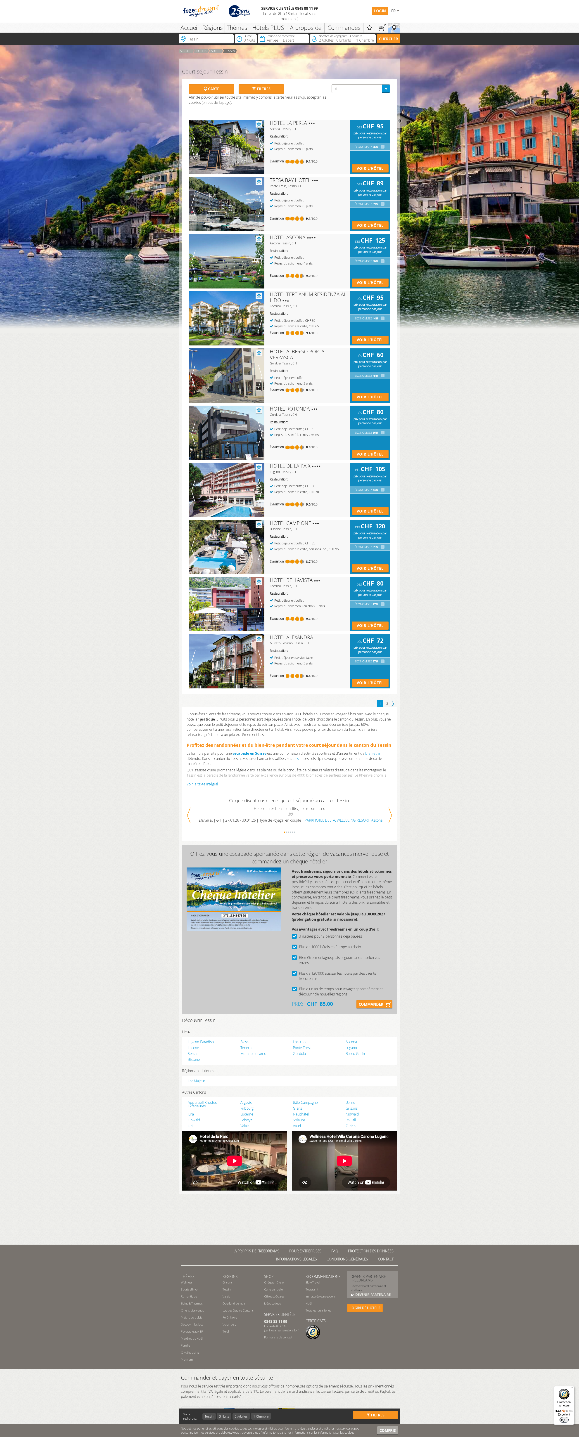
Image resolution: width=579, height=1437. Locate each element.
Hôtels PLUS (268, 28)
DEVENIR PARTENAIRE (372, 1294)
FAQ (334, 1250)
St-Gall (351, 1120)
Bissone (194, 1059)
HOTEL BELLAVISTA (291, 580)
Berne (350, 1102)
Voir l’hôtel (370, 168)
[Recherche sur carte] (394, 28)
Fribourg (247, 1108)
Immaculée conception (320, 1296)
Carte (213, 88)
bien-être (372, 753)
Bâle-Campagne (305, 1102)
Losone (193, 1047)
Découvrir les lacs (192, 1324)
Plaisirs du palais (191, 1317)
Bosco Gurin (355, 1053)
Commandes (344, 28)
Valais (244, 1126)
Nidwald (352, 1114)
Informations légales (296, 1259)
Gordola (299, 1053)
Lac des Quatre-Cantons (238, 1310)
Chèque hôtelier (274, 1282)
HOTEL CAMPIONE (290, 523)
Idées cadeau (272, 1303)
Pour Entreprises (305, 1250)
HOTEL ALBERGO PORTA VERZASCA (297, 354)
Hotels (201, 51)
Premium (187, 1359)
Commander (371, 1004)
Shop (268, 1276)
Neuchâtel (301, 1114)
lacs (296, 758)
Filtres (263, 88)
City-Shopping (190, 1352)
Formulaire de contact (278, 1337)
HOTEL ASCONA (287, 237)
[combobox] (361, 88)
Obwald (194, 1120)
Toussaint (312, 1289)
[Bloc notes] (369, 28)
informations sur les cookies (336, 1432)
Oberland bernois (234, 1303)
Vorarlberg (229, 1324)
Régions (212, 28)
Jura (191, 1114)
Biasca (245, 1042)
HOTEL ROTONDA (290, 408)
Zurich (351, 1126)
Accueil (189, 28)
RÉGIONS (230, 1276)
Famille (185, 1345)
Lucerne (246, 1114)
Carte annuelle (273, 1289)
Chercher (388, 38)
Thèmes (237, 28)
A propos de (305, 28)
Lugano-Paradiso (201, 1042)
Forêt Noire (230, 1317)
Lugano (351, 1047)
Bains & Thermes (192, 1303)
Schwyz (246, 1120)
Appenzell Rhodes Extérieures (202, 1104)
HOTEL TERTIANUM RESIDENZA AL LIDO (308, 297)
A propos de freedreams (257, 1250)
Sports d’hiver (190, 1289)
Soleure (299, 1120)
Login (380, 10)
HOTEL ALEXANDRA (291, 637)
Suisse (216, 51)
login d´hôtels (364, 1307)
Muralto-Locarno (253, 1053)
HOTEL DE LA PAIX (290, 465)
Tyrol (226, 1331)
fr (394, 10)
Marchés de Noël (192, 1338)
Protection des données (371, 1250)
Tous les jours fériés (318, 1310)
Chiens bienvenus (192, 1310)
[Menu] (571, 1389)
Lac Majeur (196, 1081)
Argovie (246, 1102)
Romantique (189, 1296)
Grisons (352, 1108)
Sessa (192, 1053)
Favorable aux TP (192, 1331)
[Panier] (382, 28)
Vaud (297, 1126)
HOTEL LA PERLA (288, 122)
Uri (190, 1126)
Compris (388, 1430)
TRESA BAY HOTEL (290, 180)
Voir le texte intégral (202, 784)
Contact (386, 1259)
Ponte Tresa (302, 1047)
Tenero (246, 1047)
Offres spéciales (274, 1296)
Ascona (351, 1042)
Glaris (297, 1108)
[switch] (564, 1420)
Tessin (230, 51)
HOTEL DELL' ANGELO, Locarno (342, 820)
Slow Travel (313, 1282)
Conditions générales (347, 1259)
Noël (308, 1303)
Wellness (186, 1282)
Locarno (299, 1042)
